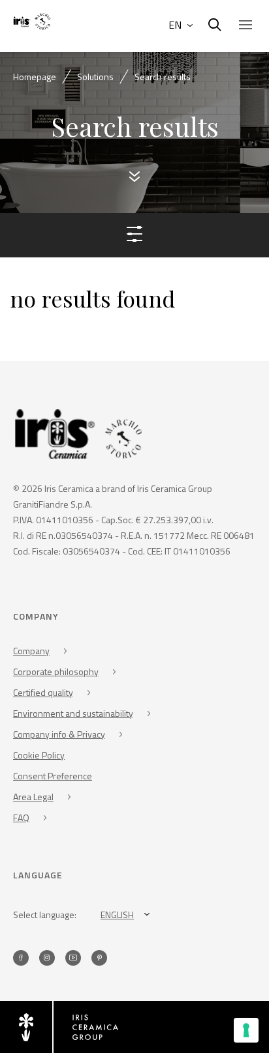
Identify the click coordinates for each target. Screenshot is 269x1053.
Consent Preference (52, 776)
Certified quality (43, 692)
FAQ (21, 817)
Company (31, 650)
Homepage (34, 76)
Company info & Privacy (59, 734)
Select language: (44, 914)
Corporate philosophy (56, 671)
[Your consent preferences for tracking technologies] (246, 1030)
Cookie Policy (39, 755)
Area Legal (33, 796)
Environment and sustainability (73, 713)
